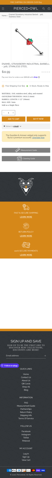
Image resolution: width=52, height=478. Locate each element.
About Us (26, 380)
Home (4, 16)
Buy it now (38, 119)
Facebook (26, 431)
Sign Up (26, 457)
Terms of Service (26, 418)
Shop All (26, 387)
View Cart (26, 460)
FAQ (26, 403)
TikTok (26, 438)
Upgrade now (38, 137)
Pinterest (26, 441)
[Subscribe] (45, 356)
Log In (26, 454)
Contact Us (26, 377)
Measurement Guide (26, 406)
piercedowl (21, 475)
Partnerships (26, 409)
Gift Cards (26, 384)
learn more (26, 217)
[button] (3, 8)
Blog (26, 390)
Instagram (26, 434)
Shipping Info (26, 415)
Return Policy (26, 412)
